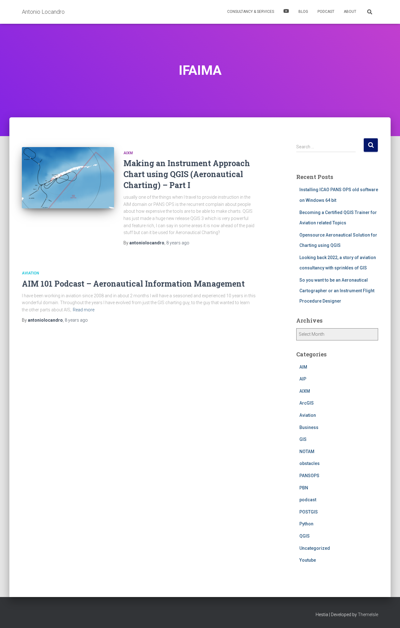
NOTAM (306, 451)
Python (306, 523)
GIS (303, 439)
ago (177, 242)
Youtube (307, 560)
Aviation (30, 273)
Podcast (326, 11)
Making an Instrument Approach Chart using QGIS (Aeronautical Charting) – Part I (186, 174)
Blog (303, 11)
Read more (83, 309)
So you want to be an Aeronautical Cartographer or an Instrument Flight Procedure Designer (336, 291)
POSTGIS (308, 511)
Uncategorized (314, 548)
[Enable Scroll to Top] (388, 615)
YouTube (286, 12)
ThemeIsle (368, 614)
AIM (303, 367)
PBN (303, 487)
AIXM (128, 153)
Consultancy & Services (250, 11)
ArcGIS (306, 403)
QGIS (304, 536)
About (350, 11)
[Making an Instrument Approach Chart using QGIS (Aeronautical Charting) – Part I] (68, 178)
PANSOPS (309, 475)
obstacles (309, 463)
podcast (307, 499)
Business (308, 427)
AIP (302, 378)
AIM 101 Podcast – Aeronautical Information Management (133, 283)
